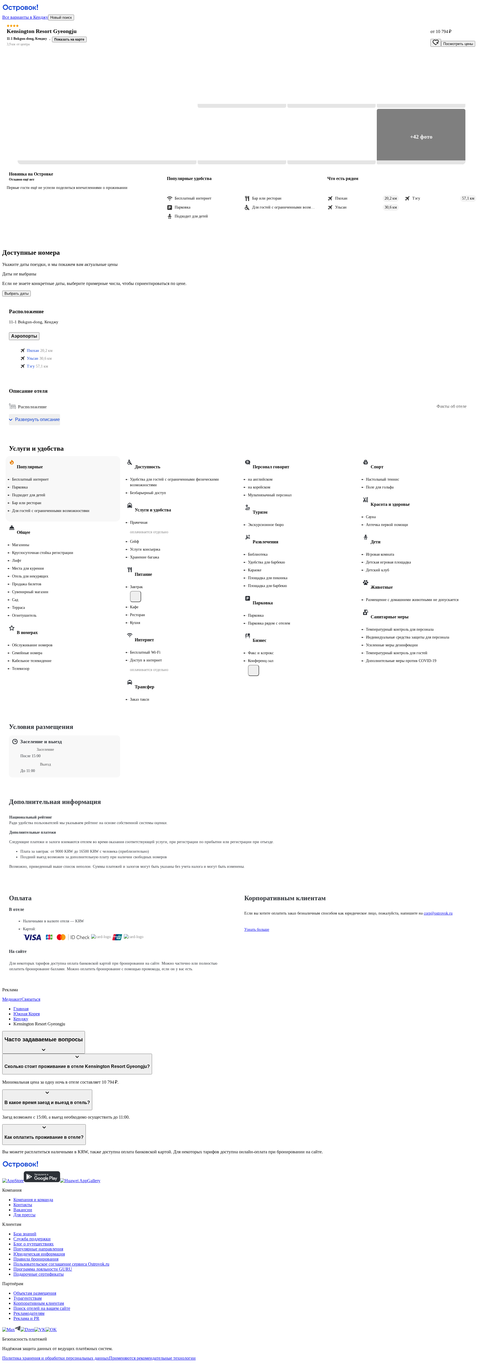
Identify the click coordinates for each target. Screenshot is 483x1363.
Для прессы (24, 1214)
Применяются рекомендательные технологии (152, 1358)
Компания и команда (33, 1199)
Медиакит (12, 999)
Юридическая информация (39, 1254)
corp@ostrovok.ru (438, 913)
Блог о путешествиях (33, 1244)
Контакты (22, 1204)
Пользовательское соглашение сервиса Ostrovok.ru (61, 1264)
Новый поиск (61, 17)
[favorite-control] (435, 43)
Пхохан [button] (33, 351)
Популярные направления (38, 1249)
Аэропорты (24, 336)
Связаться (31, 999)
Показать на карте (69, 39)
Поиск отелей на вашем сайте (41, 1308)
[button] (107, 108)
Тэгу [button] (31, 366)
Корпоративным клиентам (38, 1303)
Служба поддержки (32, 1238)
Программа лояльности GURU (42, 1269)
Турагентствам (27, 1298)
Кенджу (20, 1018)
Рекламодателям (28, 1313)
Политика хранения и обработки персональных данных (55, 1358)
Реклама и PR (26, 1318)
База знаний (24, 1233)
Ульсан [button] (32, 358)
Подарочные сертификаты (38, 1274)
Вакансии (22, 1209)
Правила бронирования (35, 1259)
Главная (21, 1008)
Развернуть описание (37, 419)
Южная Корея (26, 1013)
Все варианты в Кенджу (25, 17)
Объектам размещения (34, 1293)
